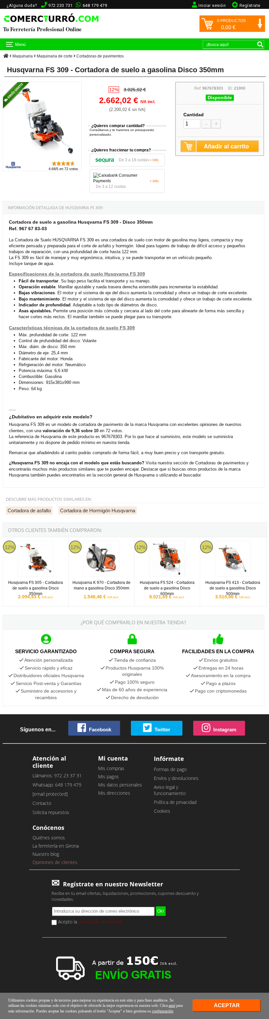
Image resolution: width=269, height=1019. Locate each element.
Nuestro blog (45, 854)
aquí (172, 1005)
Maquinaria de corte (54, 56)
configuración (162, 1011)
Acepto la (89, 922)
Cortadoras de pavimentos (100, 56)
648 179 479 (95, 5)
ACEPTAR (227, 1005)
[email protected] (50, 794)
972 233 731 (60, 5)
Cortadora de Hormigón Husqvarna (97, 510)
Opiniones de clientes (54, 862)
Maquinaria (22, 56)
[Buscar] (260, 44)
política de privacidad (99, 922)
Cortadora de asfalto (29, 510)
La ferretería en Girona (55, 846)
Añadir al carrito (226, 146)
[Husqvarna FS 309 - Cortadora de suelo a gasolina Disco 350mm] (42, 157)
